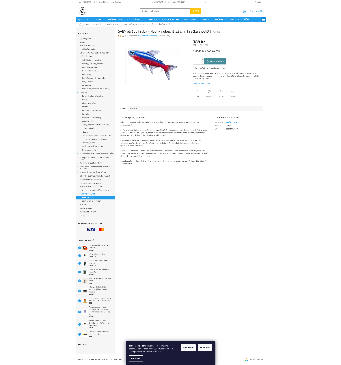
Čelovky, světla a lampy (91, 117)
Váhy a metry (87, 81)
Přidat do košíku (217, 61)
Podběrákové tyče (89, 67)
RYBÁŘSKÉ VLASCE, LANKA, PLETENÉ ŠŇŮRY (97, 153)
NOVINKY (83, 42)
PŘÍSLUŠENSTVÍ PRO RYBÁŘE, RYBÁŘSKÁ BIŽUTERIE (96, 167)
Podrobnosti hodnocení (147, 36)
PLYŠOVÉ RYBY (88, 197)
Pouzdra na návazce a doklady (95, 139)
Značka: (164, 35)
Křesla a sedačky (89, 103)
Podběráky (86, 74)
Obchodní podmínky (176, 2)
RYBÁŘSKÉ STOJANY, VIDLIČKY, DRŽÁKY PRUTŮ (95, 158)
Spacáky (85, 114)
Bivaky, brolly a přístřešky (92, 96)
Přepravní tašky (89, 128)
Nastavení (136, 358)
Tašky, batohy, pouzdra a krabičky (96, 124)
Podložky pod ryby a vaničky (93, 78)
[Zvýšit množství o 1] (202, 59)
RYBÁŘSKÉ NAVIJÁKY (88, 49)
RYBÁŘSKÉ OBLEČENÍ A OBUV (91, 187)
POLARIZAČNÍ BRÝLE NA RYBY (91, 183)
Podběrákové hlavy (90, 71)
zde (161, 351)
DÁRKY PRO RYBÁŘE (87, 194)
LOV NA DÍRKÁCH (86, 208)
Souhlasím (205, 347)
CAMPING (83, 92)
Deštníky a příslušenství (91, 110)
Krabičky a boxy (89, 142)
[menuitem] (84, 19)
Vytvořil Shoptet (256, 359)
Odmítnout (188, 347)
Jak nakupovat (157, 2)
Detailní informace (200, 83)
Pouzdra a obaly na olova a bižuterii (97, 135)
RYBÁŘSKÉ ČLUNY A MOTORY (91, 179)
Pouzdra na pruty (89, 150)
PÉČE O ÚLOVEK (86, 56)
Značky (82, 215)
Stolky (84, 99)
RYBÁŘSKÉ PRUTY (87, 46)
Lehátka (85, 106)
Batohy (86, 132)
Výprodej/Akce (85, 38)
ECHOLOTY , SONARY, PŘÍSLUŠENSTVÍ (94, 190)
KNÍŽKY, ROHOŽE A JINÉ (91, 201)
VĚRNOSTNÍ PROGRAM (88, 212)
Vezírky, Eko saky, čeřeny (92, 63)
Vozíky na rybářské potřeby (93, 146)
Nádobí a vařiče (88, 121)
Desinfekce (86, 85)
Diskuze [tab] (133, 108)
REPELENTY (84, 204)
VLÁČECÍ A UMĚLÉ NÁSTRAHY (91, 163)
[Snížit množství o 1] (202, 62)
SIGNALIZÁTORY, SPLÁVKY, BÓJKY (93, 172)
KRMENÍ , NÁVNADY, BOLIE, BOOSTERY (94, 53)
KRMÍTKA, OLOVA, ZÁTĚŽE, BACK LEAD (95, 176)
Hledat (196, 11)
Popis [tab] (122, 108)
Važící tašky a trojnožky (91, 60)
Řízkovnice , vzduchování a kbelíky (96, 89)
